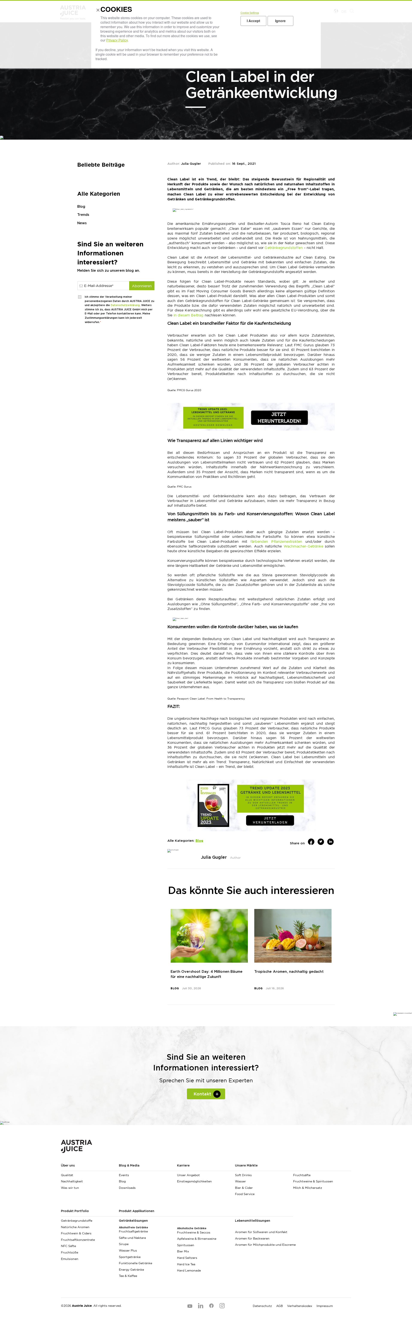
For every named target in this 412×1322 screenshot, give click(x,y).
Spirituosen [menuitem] (185, 1245)
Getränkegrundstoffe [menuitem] (76, 1221)
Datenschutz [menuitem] (262, 1306)
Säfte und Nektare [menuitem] (132, 1238)
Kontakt (202, 1094)
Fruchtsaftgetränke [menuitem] (133, 1231)
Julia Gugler (191, 163)
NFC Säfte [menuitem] (68, 1246)
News (82, 223)
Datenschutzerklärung (125, 305)
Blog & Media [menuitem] (129, 1165)
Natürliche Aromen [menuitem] (75, 1227)
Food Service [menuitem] (244, 1194)
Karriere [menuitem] (183, 1165)
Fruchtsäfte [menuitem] (302, 1175)
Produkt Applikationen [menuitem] (136, 1211)
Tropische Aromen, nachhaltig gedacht (289, 971)
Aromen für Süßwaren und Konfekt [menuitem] (261, 1232)
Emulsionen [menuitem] (69, 1259)
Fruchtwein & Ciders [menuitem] (76, 1233)
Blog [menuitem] (122, 1181)
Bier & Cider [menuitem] (244, 1188)
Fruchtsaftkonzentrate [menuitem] (78, 1240)
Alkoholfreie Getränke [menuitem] (133, 1227)
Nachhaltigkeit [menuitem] (72, 1181)
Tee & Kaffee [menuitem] (128, 1276)
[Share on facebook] (311, 842)
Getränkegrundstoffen (284, 247)
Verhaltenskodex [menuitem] (299, 1306)
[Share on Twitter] (321, 842)
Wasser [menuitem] (240, 1181)
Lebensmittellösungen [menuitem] (252, 1220)
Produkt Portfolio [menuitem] (75, 1211)
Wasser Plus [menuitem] (128, 1250)
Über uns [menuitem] (68, 1165)
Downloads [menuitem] (127, 1188)
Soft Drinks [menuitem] (243, 1175)
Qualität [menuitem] (67, 1175)
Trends (83, 215)
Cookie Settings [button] (250, 12)
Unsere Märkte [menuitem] (246, 1165)
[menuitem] (322, 1167)
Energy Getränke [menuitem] (131, 1270)
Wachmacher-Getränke (303, 546)
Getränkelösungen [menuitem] (133, 1220)
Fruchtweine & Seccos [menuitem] (193, 1232)
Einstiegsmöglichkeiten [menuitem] (194, 1181)
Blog (81, 206)
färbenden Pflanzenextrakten (276, 541)
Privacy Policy (117, 40)
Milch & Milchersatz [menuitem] (307, 1188)
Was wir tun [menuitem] (70, 1188)
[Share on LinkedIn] (330, 842)
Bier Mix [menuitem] (183, 1251)
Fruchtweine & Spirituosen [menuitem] (313, 1181)
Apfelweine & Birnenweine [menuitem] (196, 1239)
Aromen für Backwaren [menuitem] (252, 1238)
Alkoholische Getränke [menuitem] (191, 1228)
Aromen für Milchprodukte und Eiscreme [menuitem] (264, 1245)
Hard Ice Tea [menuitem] (186, 1264)
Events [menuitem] (124, 1175)
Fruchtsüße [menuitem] (69, 1252)
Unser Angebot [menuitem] (188, 1175)
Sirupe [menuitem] (124, 1244)
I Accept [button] (253, 20)
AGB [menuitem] (279, 1306)
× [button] (97, 11)
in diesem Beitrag (189, 315)
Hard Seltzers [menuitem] (187, 1258)
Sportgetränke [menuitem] (130, 1257)
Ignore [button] (280, 20)
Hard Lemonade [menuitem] (189, 1270)
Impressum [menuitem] (325, 1306)
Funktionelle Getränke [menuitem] (135, 1263)
